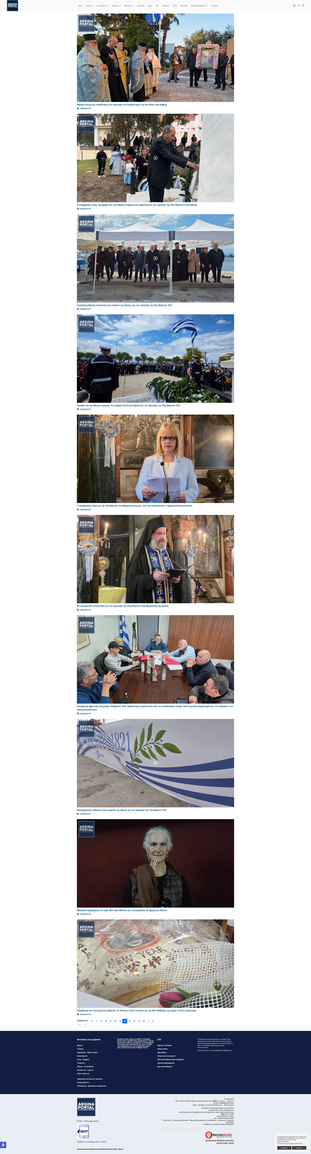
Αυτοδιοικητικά (101, 5)
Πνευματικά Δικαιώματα (166, 1056)
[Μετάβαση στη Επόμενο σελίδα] (148, 1021)
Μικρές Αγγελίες (83, 1082)
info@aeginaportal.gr (226, 1103)
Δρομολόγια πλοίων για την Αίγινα (90, 1079)
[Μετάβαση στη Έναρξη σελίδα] (92, 1021)
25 (120, 1021)
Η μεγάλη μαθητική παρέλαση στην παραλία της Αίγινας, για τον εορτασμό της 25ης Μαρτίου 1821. (125, 305)
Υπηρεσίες (81, 1063)
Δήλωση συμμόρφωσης (165, 1063)
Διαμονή (80, 1049)
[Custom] (303, 5)
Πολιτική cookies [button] (283, 1141)
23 (110, 1021)
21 (101, 1021)
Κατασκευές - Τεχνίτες (85, 1070)
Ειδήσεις (88, 5)
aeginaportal (85, 108)
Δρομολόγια (140, 5)
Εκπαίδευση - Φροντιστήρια (87, 1052)
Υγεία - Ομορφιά (83, 1059)
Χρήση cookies (162, 1049)
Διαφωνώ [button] (299, 1148)
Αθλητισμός (127, 5)
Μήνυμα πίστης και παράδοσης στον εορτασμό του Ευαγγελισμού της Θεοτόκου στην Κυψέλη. (122, 104)
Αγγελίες (150, 5)
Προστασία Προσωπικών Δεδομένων (170, 1059)
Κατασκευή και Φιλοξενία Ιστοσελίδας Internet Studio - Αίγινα (100, 1149)
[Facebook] (294, 5)
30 (144, 1021)
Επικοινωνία (184, 5)
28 (134, 1021)
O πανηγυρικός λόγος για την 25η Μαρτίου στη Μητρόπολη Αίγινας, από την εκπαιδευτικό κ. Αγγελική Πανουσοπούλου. (135, 505)
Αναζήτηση (214, 5)
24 (115, 1021)
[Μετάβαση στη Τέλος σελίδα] (152, 1021)
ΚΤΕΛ (157, 5)
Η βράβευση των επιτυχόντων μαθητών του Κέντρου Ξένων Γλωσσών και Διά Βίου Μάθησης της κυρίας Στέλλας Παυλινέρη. (136, 1010)
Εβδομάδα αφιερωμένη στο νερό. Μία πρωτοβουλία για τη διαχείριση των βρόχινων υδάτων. (122, 910)
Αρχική (80, 5)
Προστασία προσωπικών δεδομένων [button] (289, 1143)
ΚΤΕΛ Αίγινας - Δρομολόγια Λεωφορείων (91, 1086)
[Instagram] (299, 5)
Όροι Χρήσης (162, 1052)
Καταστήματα (82, 1056)
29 (139, 1021)
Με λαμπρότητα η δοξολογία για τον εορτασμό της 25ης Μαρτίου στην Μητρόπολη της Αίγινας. (123, 605)
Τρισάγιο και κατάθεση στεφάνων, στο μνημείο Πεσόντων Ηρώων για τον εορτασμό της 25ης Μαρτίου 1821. (129, 405)
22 (106, 1021)
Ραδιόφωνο (165, 5)
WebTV (175, 5)
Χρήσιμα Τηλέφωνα (164, 1045)
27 (129, 1021)
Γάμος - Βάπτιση (83, 1073)
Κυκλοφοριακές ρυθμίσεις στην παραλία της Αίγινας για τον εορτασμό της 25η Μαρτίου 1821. (122, 810)
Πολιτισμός (115, 5)
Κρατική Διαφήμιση (164, 1066)
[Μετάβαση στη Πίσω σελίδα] (96, 1021)
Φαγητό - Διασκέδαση (85, 1066)
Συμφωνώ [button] (284, 1148)
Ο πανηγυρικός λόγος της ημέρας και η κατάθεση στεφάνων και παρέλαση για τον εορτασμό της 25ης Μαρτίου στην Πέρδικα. (137, 204)
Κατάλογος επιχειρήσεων (198, 5)
